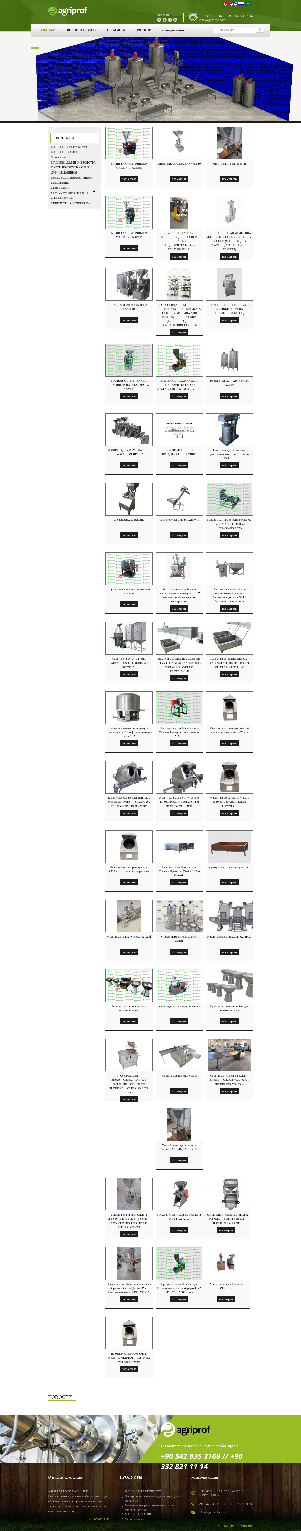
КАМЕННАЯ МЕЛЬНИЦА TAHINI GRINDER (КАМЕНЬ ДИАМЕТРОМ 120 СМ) (229, 309)
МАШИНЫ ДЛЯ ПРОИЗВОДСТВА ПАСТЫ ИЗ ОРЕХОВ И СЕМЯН (73, 164)
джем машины (60, 187)
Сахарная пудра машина (129, 519)
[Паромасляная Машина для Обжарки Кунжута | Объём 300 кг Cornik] (179, 846)
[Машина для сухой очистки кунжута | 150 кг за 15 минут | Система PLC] (130, 638)
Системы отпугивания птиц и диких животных (70, 195)
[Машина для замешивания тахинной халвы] (129, 985)
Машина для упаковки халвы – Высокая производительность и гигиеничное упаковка (229, 1080)
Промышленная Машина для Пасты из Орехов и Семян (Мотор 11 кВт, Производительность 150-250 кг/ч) (129, 1288)
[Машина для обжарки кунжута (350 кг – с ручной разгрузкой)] (129, 846)
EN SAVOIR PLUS (98, 1519)
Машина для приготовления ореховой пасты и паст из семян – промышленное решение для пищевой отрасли (129, 1221)
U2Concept (245, 1526)
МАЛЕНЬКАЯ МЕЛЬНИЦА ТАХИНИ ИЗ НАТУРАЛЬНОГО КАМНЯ (129, 385)
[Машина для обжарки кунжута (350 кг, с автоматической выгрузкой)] (229, 777)
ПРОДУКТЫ (116, 30)
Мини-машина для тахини (229, 163)
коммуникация (173, 30)
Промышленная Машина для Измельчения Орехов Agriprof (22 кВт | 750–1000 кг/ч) (179, 1288)
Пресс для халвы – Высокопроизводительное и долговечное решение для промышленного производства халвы (128, 1084)
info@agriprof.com (212, 20)
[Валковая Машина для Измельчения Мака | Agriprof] (180, 1194)
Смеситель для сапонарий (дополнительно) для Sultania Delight (229, 454)
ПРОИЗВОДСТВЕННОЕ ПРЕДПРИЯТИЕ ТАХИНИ (179, 452)
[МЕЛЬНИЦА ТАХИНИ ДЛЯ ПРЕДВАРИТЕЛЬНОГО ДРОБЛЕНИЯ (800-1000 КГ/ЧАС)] (179, 360)
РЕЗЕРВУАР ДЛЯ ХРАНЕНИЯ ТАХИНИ (229, 383)
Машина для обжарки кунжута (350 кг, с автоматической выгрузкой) (229, 802)
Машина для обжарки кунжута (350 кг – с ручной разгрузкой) (129, 869)
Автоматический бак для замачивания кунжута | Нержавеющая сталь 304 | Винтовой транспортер (229, 595)
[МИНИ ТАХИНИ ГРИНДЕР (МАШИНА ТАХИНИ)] (129, 143)
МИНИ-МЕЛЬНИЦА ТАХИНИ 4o (179, 163)
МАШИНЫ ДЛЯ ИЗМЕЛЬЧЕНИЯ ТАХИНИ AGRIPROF (129, 452)
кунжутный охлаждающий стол (229, 867)
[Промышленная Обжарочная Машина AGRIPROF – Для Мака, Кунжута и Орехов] (129, 1333)
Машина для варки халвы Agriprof (129, 936)
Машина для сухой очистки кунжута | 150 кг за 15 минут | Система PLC (129, 663)
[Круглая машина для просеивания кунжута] (129, 568)
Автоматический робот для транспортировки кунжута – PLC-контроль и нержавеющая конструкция (179, 595)
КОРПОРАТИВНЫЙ (82, 30)
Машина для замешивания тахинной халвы (129, 1008)
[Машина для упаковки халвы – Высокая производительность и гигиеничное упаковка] (229, 1055)
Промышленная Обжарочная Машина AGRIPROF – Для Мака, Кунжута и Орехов (129, 1358)
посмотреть (129, 179)
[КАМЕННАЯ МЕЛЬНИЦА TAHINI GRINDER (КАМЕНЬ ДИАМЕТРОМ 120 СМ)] (229, 284)
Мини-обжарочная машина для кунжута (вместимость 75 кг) (229, 730)
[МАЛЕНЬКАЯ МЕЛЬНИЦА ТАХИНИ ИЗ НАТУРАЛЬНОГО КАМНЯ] (129, 360)
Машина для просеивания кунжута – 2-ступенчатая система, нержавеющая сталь (229, 524)
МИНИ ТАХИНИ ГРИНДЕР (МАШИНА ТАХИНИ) (129, 165)
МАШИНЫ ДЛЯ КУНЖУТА (69, 147)
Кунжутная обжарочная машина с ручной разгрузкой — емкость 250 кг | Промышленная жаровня (129, 802)
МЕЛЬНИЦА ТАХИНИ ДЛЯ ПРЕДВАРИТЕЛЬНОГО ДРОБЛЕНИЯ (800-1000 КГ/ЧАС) (179, 385)
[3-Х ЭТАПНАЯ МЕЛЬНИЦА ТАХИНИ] (130, 284)
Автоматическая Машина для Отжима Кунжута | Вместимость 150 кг (179, 732)
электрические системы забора (70, 203)
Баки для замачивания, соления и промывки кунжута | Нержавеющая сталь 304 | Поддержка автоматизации (179, 665)
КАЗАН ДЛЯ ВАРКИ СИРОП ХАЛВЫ (179, 939)
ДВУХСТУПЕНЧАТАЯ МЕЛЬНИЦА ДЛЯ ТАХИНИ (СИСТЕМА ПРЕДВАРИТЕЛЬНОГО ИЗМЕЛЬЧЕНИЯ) (179, 241)
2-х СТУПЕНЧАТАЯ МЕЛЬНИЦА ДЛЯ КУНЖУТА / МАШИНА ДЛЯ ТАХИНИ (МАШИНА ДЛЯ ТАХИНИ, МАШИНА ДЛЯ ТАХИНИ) (229, 241)
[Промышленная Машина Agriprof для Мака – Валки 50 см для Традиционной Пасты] (227, 1194)
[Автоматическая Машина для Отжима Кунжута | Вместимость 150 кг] (179, 707)
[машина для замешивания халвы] (179, 985)
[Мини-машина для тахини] (229, 143)
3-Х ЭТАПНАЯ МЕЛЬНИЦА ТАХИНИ (129, 307)
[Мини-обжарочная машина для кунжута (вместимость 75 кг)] (229, 707)
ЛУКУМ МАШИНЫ (64, 172)
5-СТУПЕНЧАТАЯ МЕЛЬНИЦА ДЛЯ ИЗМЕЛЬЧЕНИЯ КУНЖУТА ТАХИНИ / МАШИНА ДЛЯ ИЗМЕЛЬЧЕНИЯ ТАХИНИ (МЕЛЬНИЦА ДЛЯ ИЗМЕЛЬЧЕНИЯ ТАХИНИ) (179, 315)
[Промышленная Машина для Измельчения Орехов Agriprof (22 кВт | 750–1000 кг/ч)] (179, 1263)
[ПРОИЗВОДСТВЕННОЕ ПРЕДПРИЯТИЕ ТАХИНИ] (179, 429)
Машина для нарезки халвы (179, 1075)
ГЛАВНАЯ (49, 30)
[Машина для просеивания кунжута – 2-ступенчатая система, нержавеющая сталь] (229, 499)
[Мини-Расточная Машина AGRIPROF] (226, 1263)
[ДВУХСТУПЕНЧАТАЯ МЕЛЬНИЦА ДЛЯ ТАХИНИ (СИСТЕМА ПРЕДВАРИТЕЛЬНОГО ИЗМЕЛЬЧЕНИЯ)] (179, 212)
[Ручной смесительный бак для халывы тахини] (234, 985)
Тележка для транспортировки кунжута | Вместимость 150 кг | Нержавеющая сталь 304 (229, 663)
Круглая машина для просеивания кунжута (129, 591)
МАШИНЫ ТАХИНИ (64, 152)
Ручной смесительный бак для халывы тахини (229, 1008)
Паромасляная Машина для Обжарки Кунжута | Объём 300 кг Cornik (179, 871)
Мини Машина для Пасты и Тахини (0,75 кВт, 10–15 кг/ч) (179, 1147)
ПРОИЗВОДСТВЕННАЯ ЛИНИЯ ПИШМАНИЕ (72, 180)
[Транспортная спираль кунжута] (179, 499)
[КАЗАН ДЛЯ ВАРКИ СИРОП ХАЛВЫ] (180, 916)
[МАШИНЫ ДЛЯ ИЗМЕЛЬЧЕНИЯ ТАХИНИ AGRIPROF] (130, 429)
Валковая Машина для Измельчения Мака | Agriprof (179, 1217)
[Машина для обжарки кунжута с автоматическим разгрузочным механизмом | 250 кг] (180, 777)
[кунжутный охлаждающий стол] (229, 846)
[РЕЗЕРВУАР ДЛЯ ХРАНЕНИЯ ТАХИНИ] (229, 360)
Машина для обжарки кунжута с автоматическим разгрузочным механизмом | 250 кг (179, 802)
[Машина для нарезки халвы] (179, 1055)
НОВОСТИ (144, 30)
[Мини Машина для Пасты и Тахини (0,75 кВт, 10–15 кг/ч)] (179, 1124)
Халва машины (60, 157)
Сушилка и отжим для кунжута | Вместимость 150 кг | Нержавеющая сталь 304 (129, 732)
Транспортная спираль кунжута (179, 519)
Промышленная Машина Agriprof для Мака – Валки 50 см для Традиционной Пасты (226, 1219)
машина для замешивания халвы (179, 1006)
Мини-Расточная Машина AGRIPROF (226, 1286)
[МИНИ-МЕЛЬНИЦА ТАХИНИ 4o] (179, 143)
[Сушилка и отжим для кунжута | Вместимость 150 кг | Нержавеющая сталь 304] (129, 707)
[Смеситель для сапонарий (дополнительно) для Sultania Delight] (229, 429)
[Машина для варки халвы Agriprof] (129, 916)
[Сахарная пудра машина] (129, 499)
